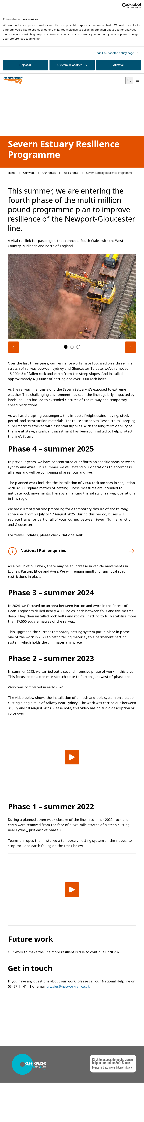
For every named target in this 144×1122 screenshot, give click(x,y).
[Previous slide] (13, 347)
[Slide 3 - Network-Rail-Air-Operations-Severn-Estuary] (78, 347)
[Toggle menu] (137, 80)
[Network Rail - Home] (13, 80)
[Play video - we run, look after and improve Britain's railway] (72, 757)
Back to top (123, 1113)
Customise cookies (69, 65)
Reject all (26, 65)
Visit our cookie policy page (115, 53)
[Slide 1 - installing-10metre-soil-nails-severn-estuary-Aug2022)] (66, 347)
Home (11, 172)
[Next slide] (130, 347)
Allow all (118, 65)
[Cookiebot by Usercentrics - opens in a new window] (124, 5)
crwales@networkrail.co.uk (68, 986)
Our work (28, 172)
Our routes (49, 172)
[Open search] (129, 80)
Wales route (71, 172)
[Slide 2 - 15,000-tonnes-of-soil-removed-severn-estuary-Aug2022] (72, 347)
